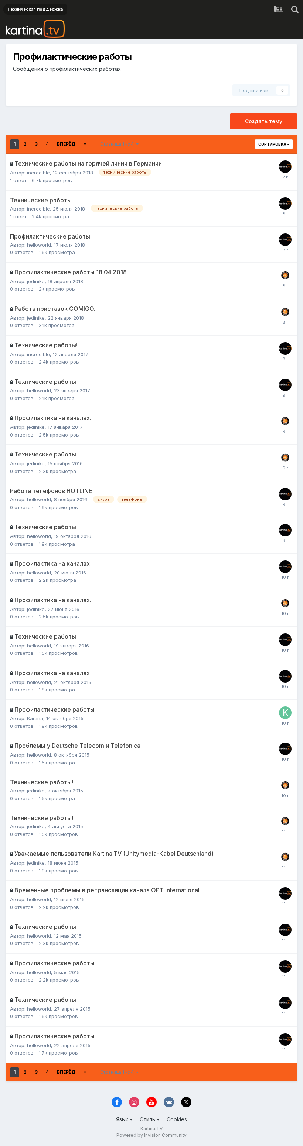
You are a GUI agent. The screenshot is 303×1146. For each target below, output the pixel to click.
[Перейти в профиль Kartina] (285, 712)
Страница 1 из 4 (118, 144)
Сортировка (272, 144)
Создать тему (263, 121)
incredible (38, 173)
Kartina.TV (151, 1128)
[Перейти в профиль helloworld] (285, 239)
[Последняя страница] (85, 144)
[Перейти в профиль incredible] (285, 166)
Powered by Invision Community (151, 1135)
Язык (123, 1119)
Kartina (35, 718)
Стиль (148, 1119)
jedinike (36, 281)
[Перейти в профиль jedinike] (285, 275)
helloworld (39, 245)
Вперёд (66, 144)
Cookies (177, 1119)
